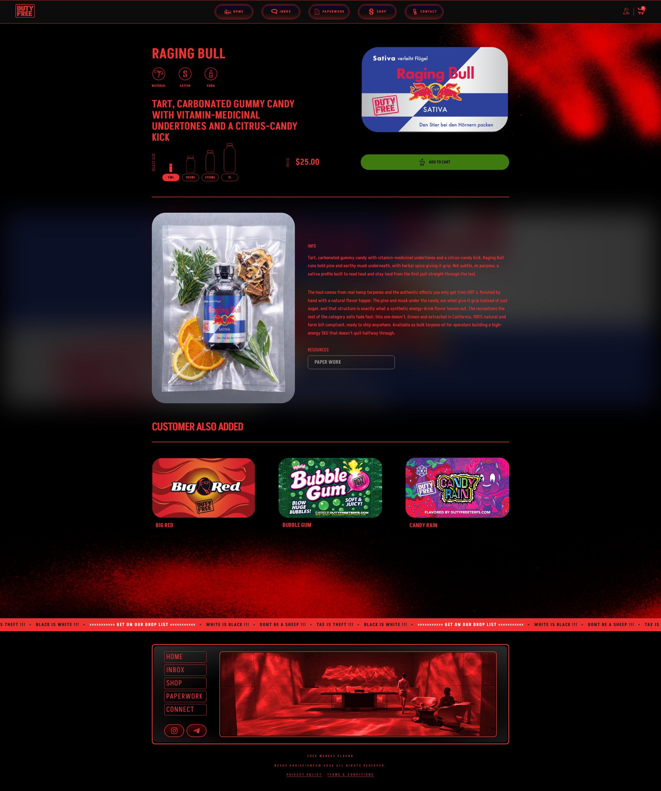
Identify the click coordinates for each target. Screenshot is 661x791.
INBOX (175, 670)
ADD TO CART (439, 162)
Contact (428, 11)
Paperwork (333, 11)
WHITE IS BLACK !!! (128, 625)
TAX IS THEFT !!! (235, 625)
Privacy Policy (304, 775)
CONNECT (180, 710)
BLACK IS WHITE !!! (286, 625)
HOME (174, 657)
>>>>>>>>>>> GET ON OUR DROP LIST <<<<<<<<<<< (371, 625)
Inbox (285, 11)
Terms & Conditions (350, 775)
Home (238, 11)
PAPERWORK (184, 696)
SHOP (174, 683)
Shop (382, 11)
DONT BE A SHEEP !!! (183, 625)
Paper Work (327, 362)
